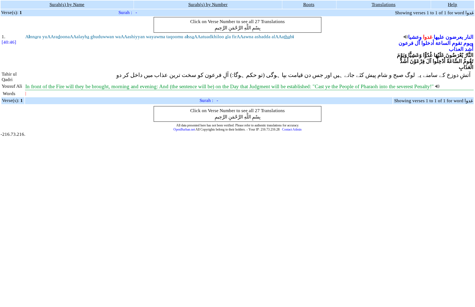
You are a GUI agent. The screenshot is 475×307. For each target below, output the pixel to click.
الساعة (443, 43)
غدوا (427, 37)
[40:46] (9, 42)
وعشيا (415, 37)
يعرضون (454, 37)
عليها (439, 37)
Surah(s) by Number (208, 4)
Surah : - (127, 12)
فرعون (406, 43)
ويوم (468, 43)
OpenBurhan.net (184, 129)
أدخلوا (427, 43)
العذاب (456, 49)
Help (452, 4)
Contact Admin (292, 129)
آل (417, 43)
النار (469, 37)
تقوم (457, 43)
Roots (308, 4)
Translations (384, 4)
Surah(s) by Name (66, 4)
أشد (469, 49)
